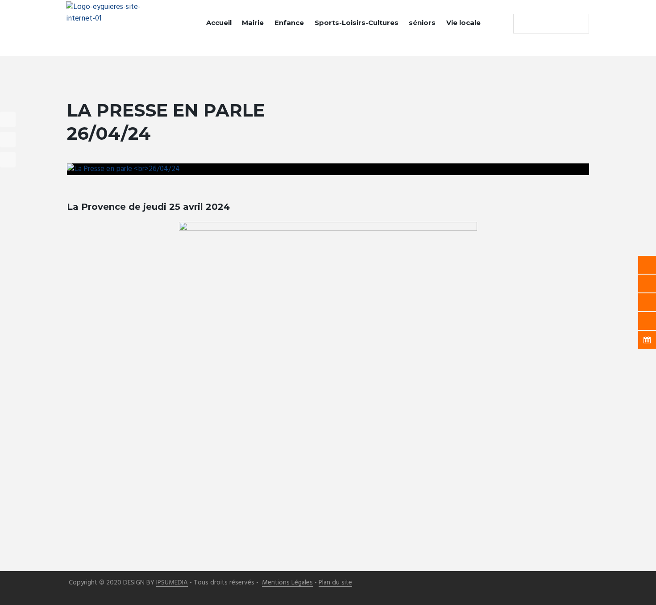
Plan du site (335, 583)
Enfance (289, 22)
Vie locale (463, 22)
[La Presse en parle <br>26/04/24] (328, 169)
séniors (422, 22)
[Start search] (522, 24)
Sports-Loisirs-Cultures (357, 22)
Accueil (219, 22)
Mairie (253, 22)
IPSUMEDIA (172, 583)
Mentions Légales (287, 583)
